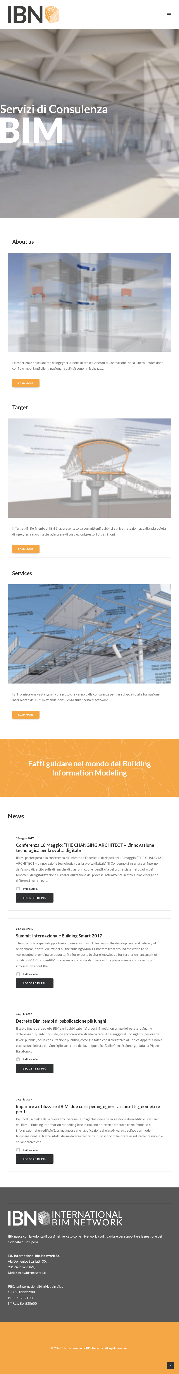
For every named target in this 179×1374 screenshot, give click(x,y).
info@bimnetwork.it (31, 1273)
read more (26, 383)
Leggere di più (34, 898)
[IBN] (33, 14)
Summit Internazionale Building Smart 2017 (59, 935)
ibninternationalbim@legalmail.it (39, 1286)
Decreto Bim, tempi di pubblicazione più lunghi (61, 1021)
